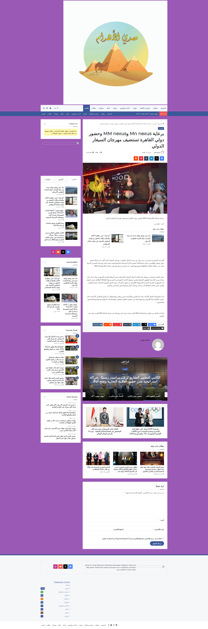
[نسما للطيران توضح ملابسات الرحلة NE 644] (71, 226)
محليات (155, 108)
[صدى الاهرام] (115, 52)
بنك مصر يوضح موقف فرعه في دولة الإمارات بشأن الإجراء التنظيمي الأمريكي (138, 238)
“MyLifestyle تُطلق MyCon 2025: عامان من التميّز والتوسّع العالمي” (54, 349)
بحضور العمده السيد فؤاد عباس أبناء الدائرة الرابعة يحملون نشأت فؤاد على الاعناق (54, 380)
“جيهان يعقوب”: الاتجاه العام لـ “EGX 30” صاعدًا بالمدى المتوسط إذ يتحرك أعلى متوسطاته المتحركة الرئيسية (125, 114)
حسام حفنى (157, 152)
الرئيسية (163, 108)
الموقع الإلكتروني (118, 529)
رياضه (115, 108)
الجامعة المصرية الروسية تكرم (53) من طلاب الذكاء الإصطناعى (98, 468)
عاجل (108, 108)
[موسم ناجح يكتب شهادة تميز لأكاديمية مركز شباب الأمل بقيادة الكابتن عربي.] (71, 371)
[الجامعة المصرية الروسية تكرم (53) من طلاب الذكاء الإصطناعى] (98, 458)
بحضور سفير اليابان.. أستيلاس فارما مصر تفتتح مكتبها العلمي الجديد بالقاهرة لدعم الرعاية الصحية (125, 379)
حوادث (135, 108)
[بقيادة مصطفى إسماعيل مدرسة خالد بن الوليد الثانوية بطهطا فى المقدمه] (71, 360)
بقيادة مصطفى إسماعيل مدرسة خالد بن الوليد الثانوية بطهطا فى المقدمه (55, 359)
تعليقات (47, 179)
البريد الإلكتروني (159, 529)
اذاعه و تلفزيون (125, 108)
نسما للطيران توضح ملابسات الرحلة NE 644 (53, 307)
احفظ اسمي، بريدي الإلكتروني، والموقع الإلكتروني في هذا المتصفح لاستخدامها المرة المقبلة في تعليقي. (132, 538)
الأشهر (61, 179)
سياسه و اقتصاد (145, 108)
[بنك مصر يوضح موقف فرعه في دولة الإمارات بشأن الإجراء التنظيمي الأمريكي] (158, 238)
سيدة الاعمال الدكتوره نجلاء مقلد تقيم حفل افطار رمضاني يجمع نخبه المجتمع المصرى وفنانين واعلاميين (152, 469)
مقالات (93, 108)
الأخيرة (74, 179)
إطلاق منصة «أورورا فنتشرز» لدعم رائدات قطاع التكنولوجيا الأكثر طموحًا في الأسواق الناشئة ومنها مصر (125, 469)
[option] (125, 379)
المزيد (86, 108)
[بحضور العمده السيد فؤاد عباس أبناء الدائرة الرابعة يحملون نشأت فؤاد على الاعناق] (71, 381)
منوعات (101, 108)
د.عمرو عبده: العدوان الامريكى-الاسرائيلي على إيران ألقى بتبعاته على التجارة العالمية (54, 338)
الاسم (162, 520)
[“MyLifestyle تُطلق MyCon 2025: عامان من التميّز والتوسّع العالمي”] (71, 348)
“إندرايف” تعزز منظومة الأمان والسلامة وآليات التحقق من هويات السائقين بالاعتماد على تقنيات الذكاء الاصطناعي (52, 282)
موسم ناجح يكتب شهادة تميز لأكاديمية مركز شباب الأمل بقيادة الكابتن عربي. (55, 370)
